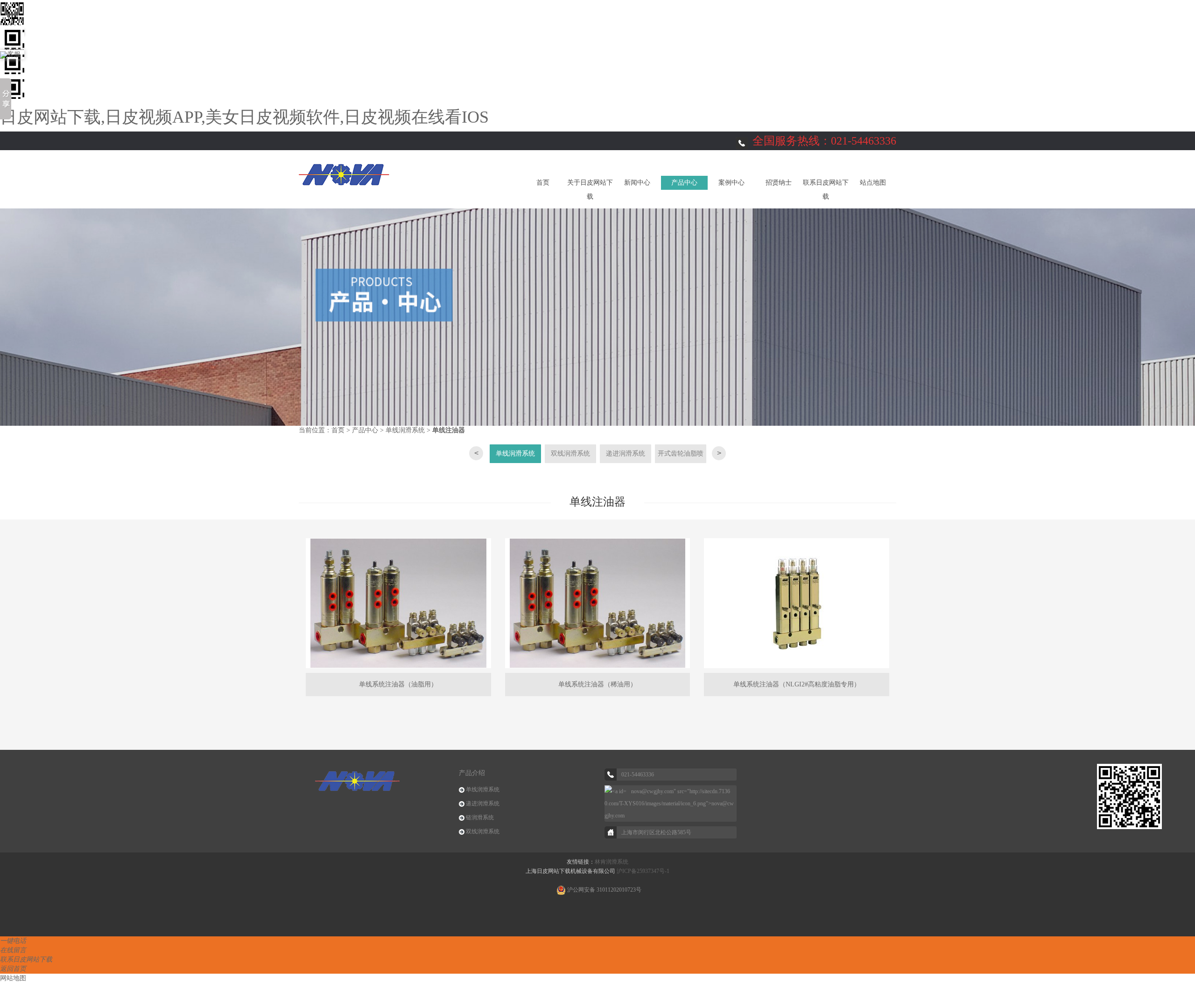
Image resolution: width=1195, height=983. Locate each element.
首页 (542, 182)
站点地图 (873, 182)
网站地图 (13, 978)
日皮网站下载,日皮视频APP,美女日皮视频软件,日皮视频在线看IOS (244, 117)
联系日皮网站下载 (826, 189)
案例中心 (731, 182)
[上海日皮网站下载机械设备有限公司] (344, 173)
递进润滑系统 (625, 453)
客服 (14, 54)
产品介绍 (472, 772)
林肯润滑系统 (611, 861)
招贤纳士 (779, 182)
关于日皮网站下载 (590, 189)
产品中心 (684, 182)
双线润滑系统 (570, 453)
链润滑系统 (480, 817)
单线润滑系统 (405, 430)
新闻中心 (637, 182)
